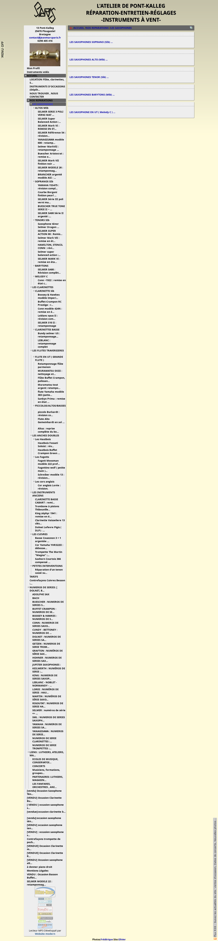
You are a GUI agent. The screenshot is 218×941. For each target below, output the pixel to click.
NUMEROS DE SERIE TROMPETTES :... (44, 747)
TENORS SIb (42, 220)
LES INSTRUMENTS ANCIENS (43, 494)
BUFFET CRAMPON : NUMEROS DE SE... (44, 610)
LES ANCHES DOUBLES (45, 435)
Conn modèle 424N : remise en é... (50, 310)
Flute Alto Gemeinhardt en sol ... (51, 420)
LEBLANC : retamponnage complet (47, 343)
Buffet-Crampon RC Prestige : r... (49, 303)
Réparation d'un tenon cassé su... (49, 571)
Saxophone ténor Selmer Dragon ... (48, 225)
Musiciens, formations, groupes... (46, 771)
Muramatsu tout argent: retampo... (49, 386)
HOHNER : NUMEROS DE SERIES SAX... (47, 659)
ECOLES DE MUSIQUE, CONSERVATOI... (45, 760)
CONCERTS (38, 766)
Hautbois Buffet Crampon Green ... (49, 451)
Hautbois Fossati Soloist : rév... (48, 444)
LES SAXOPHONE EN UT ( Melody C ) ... (92, 112)
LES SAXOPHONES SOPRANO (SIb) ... (91, 42)
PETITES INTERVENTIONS (47, 565)
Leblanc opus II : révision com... (48, 317)
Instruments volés (38, 72)
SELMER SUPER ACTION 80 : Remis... (50, 232)
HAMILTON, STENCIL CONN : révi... (50, 246)
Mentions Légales (37, 870)
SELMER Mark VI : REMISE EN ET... (48, 127)
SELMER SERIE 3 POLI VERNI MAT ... (50, 113)
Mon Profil (33, 68)
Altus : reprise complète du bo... (48, 430)
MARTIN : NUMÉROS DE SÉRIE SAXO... (46, 698)
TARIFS (34, 576)
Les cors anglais (44, 481)
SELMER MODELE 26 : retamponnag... (50, 169)
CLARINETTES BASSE (47, 329)
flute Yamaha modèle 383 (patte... (51, 393)
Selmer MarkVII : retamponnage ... (48, 148)
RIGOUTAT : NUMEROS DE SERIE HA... (47, 705)
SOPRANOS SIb (44, 181)
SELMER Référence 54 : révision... (52, 134)
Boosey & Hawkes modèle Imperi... (49, 296)
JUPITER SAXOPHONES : (46, 664)
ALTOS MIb (41, 107)
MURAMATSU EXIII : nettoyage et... (50, 372)
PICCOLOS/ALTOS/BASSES (50, 405)
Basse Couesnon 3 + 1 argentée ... (48, 539)
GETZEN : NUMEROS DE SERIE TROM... (46, 645)
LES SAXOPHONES (42, 104)
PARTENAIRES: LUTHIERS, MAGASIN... (47, 778)
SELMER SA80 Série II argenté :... (51, 214)
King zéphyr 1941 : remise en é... (46, 515)
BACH (35, 598)
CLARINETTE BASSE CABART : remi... (46, 501)
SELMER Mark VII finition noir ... (48, 162)
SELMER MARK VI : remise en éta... (49, 260)
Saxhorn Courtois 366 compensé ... (48, 560)
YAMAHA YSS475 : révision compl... (48, 187)
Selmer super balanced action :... (49, 253)
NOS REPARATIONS (41, 100)
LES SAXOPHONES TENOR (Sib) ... (89, 77)
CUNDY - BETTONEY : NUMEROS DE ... (44, 631)
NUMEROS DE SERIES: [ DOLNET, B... (43, 589)
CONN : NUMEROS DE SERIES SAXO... (45, 624)
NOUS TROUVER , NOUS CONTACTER (44, 95)
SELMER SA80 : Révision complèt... (49, 271)
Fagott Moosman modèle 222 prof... (49, 462)
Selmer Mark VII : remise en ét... (48, 239)
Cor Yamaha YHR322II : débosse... (49, 546)
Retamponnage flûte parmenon (50, 365)
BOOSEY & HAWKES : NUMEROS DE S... (44, 617)
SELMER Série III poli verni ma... (50, 200)
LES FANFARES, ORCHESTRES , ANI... (44, 785)
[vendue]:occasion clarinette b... (46, 811)
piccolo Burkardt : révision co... (48, 413)
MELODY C (41, 276)
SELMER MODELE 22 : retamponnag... (39, 883)
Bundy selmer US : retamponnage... (49, 335)
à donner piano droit (39, 866)
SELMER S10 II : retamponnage (47, 324)
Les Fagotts (42, 456)
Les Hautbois (43, 439)
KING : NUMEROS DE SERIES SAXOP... (44, 677)
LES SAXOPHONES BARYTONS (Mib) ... (92, 94)
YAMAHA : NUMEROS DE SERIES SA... (47, 726)
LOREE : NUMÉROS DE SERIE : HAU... (45, 691)
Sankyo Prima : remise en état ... (51, 400)
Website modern (45, 933)
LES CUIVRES (40, 534)
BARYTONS (41, 265)
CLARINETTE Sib (44, 290)
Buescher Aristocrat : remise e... (51, 155)
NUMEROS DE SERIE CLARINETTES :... (44, 740)
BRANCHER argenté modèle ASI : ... (50, 176)
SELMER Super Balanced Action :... (49, 120)
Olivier (122, 939)
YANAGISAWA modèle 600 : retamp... (51, 141)
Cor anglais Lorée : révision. (49, 487)
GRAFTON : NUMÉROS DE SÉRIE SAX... (47, 652)
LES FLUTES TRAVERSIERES (48, 350)
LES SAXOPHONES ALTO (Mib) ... (88, 59)
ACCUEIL (32, 75)
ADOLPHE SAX (40, 594)
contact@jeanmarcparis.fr (45, 37)
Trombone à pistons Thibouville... (47, 508)
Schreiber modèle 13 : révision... (51, 476)
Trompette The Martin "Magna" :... (48, 553)
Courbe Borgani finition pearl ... (47, 194)
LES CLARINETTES (42, 287)
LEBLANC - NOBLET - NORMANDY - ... (44, 684)
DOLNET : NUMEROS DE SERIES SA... (46, 638)
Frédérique (107, 939)
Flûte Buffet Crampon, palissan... (51, 379)
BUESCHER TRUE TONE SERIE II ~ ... (51, 207)
